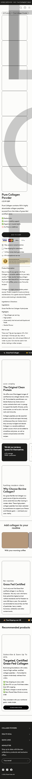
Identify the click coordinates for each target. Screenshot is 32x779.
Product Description (8, 268)
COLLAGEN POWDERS (9, 728)
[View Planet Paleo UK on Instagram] (3, 769)
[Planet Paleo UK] (10, 7)
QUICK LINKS (6, 740)
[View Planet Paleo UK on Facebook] (11, 769)
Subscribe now (16, 707)
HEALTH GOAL (7, 734)
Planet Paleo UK (10, 774)
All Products (6, 13)
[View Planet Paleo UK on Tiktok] (7, 769)
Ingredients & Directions (9, 302)
